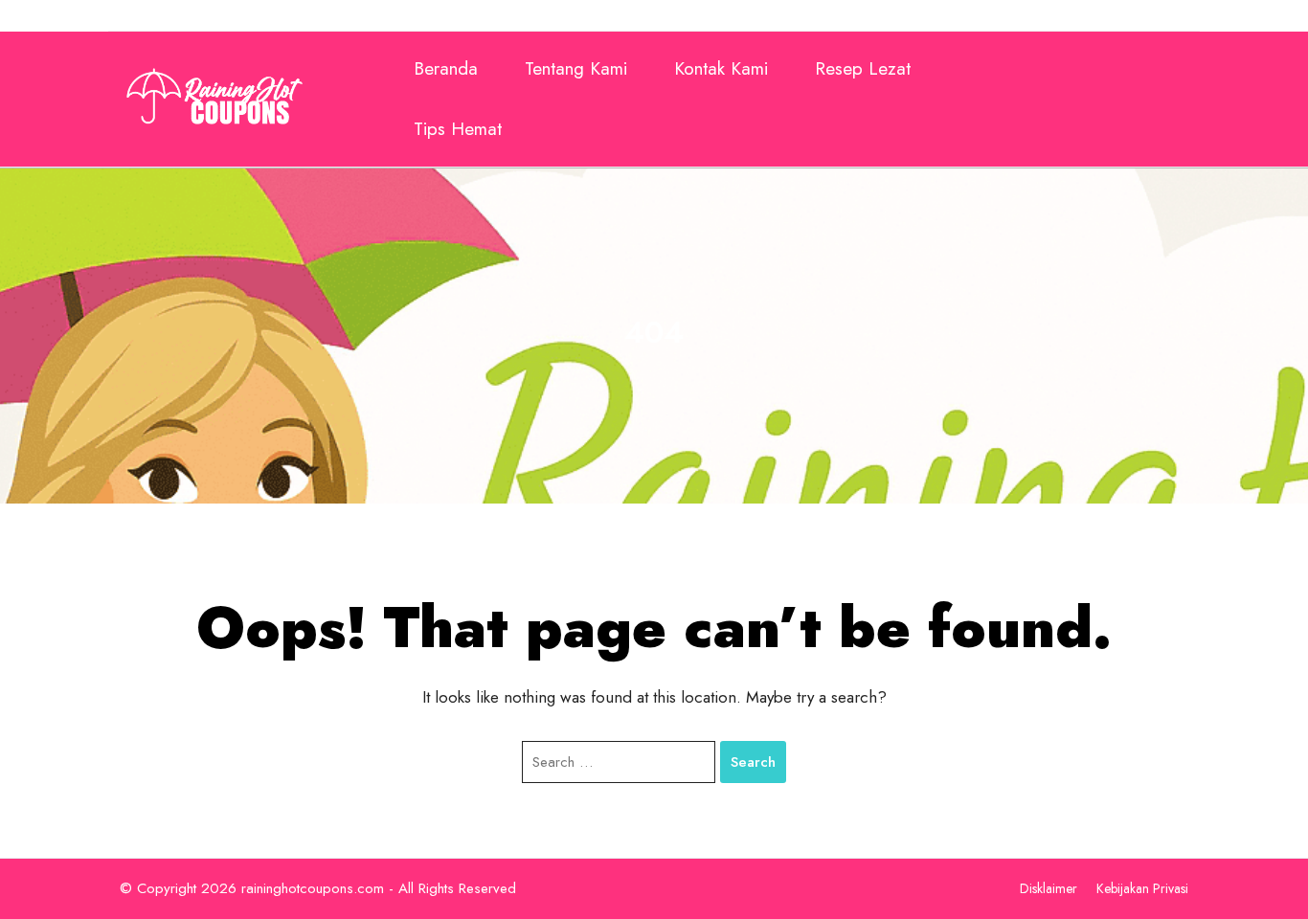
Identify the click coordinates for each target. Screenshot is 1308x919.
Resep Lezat (863, 68)
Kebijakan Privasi (1142, 888)
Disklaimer (1048, 888)
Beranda (446, 68)
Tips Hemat (458, 129)
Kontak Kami (721, 68)
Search (753, 762)
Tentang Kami (576, 68)
